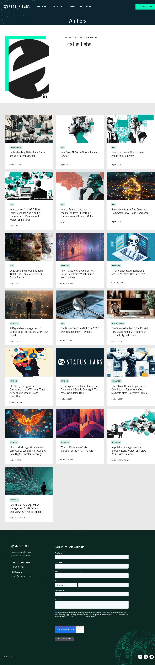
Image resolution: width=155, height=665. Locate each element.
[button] (42, 6)
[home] (18, 6)
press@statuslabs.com (20, 555)
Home (68, 37)
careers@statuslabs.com (21, 551)
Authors (78, 37)
